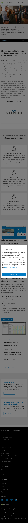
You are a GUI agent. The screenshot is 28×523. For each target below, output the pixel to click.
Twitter (7, 500)
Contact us (3, 483)
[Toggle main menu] (26, 2)
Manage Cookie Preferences (14, 271)
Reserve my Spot (8, 393)
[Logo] (7, 3)
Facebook (2, 500)
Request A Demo (7, 319)
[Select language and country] (22, 2)
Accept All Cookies (14, 274)
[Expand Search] (19, 2)
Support (3, 492)
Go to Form (7, 413)
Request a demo (5, 489)
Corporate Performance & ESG (9, 456)
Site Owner (4, 475)
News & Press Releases (7, 440)
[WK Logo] (6, 504)
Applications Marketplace (11, 430)
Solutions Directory (6, 447)
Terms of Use (4, 513)
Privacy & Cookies (14, 513)
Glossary (3, 486)
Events (2, 443)
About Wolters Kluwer (6, 437)
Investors (3, 472)
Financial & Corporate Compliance (10, 459)
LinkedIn (11, 500)
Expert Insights (4, 466)
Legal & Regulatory (6, 461)
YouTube (16, 500)
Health (3, 450)
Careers (3, 469)
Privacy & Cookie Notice (10, 267)
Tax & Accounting (5, 453)
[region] (14, 261)
